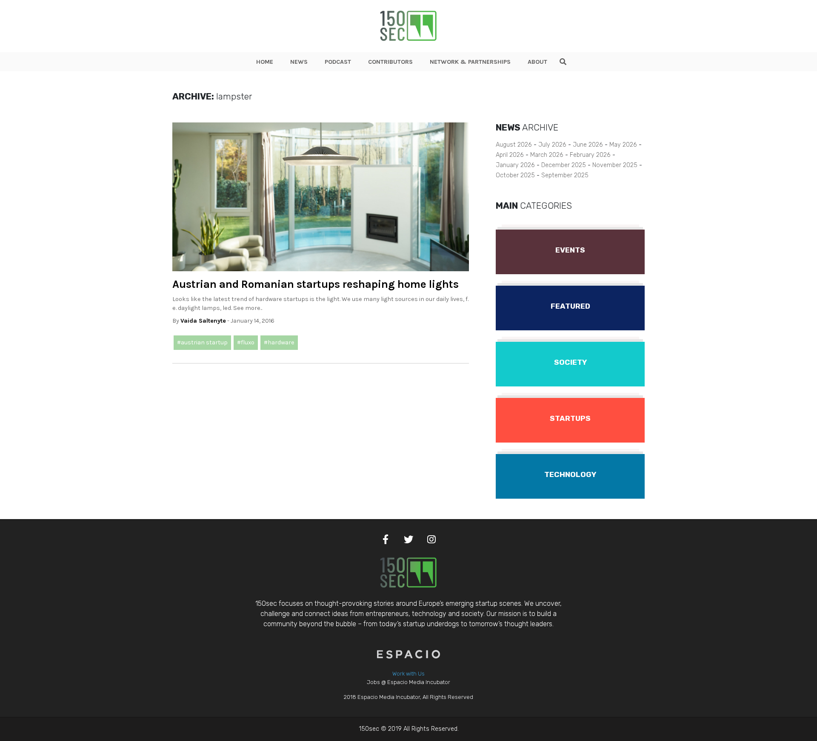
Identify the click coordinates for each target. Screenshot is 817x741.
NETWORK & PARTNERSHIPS (470, 61)
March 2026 (546, 155)
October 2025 (515, 175)
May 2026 (623, 144)
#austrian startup (202, 342)
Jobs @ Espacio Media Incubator (408, 682)
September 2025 (564, 175)
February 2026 (590, 155)
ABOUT (537, 61)
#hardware (279, 342)
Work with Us (408, 673)
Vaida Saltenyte (203, 320)
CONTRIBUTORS (390, 61)
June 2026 (588, 144)
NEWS (299, 61)
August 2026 (514, 144)
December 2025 (563, 165)
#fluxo (245, 342)
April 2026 (510, 155)
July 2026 (552, 144)
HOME (264, 61)
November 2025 (614, 165)
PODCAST (338, 61)
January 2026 (515, 165)
